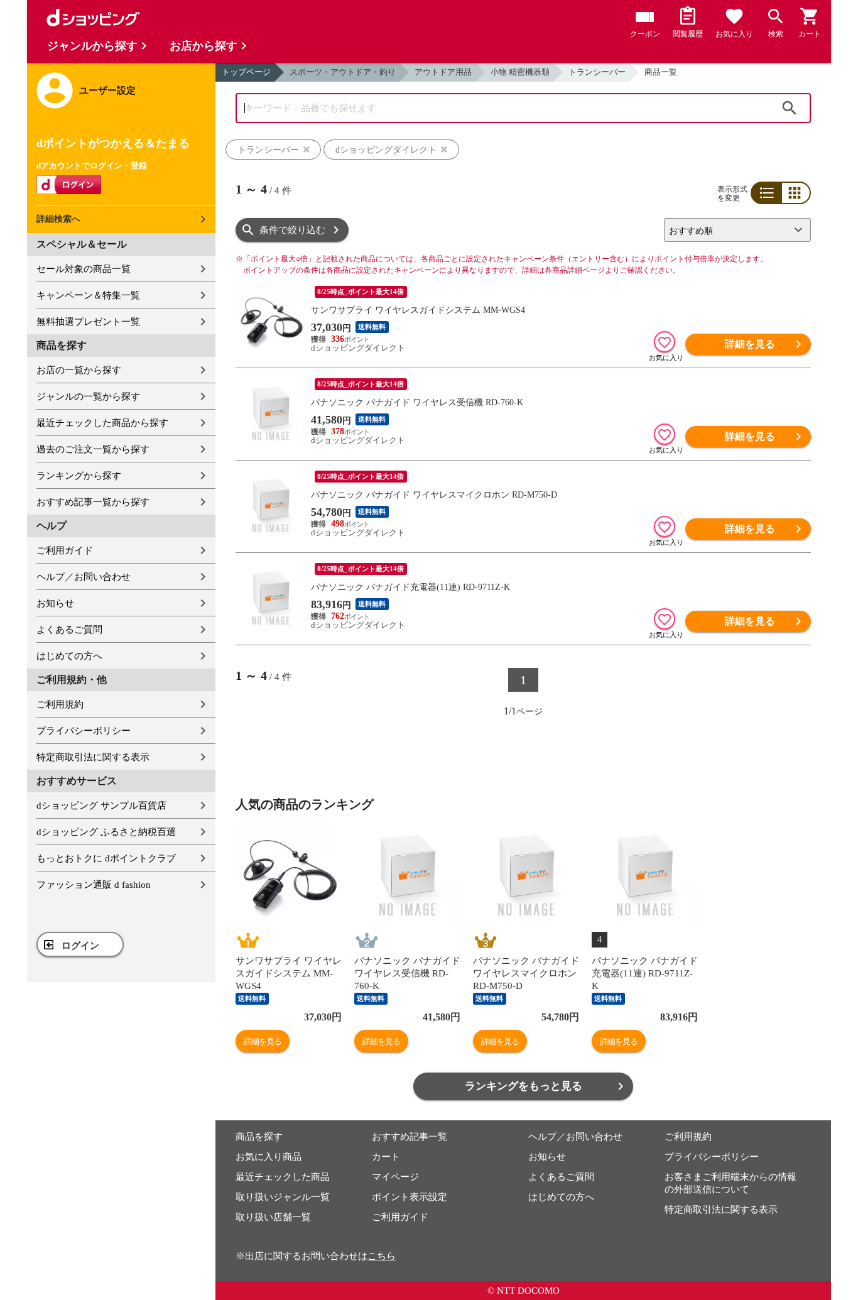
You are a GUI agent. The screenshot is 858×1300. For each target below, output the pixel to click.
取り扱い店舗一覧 (273, 1217)
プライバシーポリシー (83, 731)
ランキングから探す (78, 476)
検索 (789, 108)
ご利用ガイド (64, 550)
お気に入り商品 (268, 1157)
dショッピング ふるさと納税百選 (106, 832)
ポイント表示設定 (409, 1197)
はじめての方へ (69, 656)
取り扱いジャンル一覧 (283, 1197)
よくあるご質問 (69, 630)
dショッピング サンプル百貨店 (101, 805)
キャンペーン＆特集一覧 (88, 295)
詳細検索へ (58, 219)
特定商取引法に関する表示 (92, 757)
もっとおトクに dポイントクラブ (106, 858)
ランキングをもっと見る (523, 1086)
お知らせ (55, 603)
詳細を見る (750, 344)
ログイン (80, 946)
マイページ (395, 1177)
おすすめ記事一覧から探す (92, 502)
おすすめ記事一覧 (409, 1137)
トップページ (246, 72)
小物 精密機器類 (520, 72)
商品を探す (259, 1137)
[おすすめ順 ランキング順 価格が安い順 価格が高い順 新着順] (732, 230)
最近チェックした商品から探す (102, 423)
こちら (381, 1256)
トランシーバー (597, 72)
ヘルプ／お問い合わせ (83, 577)
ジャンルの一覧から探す (88, 396)
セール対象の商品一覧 (83, 269)
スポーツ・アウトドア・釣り (343, 72)
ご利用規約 (60, 704)
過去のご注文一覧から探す (92, 449)
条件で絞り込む (292, 230)
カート (386, 1157)
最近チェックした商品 (283, 1177)
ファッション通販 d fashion (93, 885)
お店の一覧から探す (78, 370)
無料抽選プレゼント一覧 (88, 322)
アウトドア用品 (443, 72)
